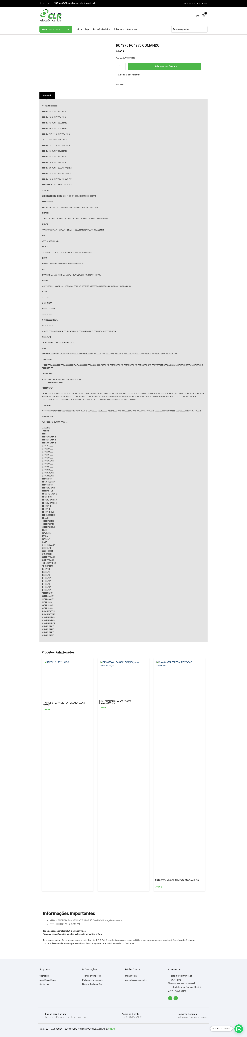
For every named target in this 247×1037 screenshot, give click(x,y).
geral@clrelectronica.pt (181, 976)
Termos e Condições (91, 976)
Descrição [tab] (47, 95)
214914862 (176, 980)
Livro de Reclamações (92, 984)
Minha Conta (131, 976)
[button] (238, 1028)
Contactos (44, 3)
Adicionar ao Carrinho (165, 66)
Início (79, 29)
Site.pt (111, 1029)
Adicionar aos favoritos (129, 75)
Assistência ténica (101, 29)
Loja (87, 29)
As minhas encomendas (136, 980)
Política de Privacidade (92, 980)
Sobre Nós (119, 29)
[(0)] (203, 15)
